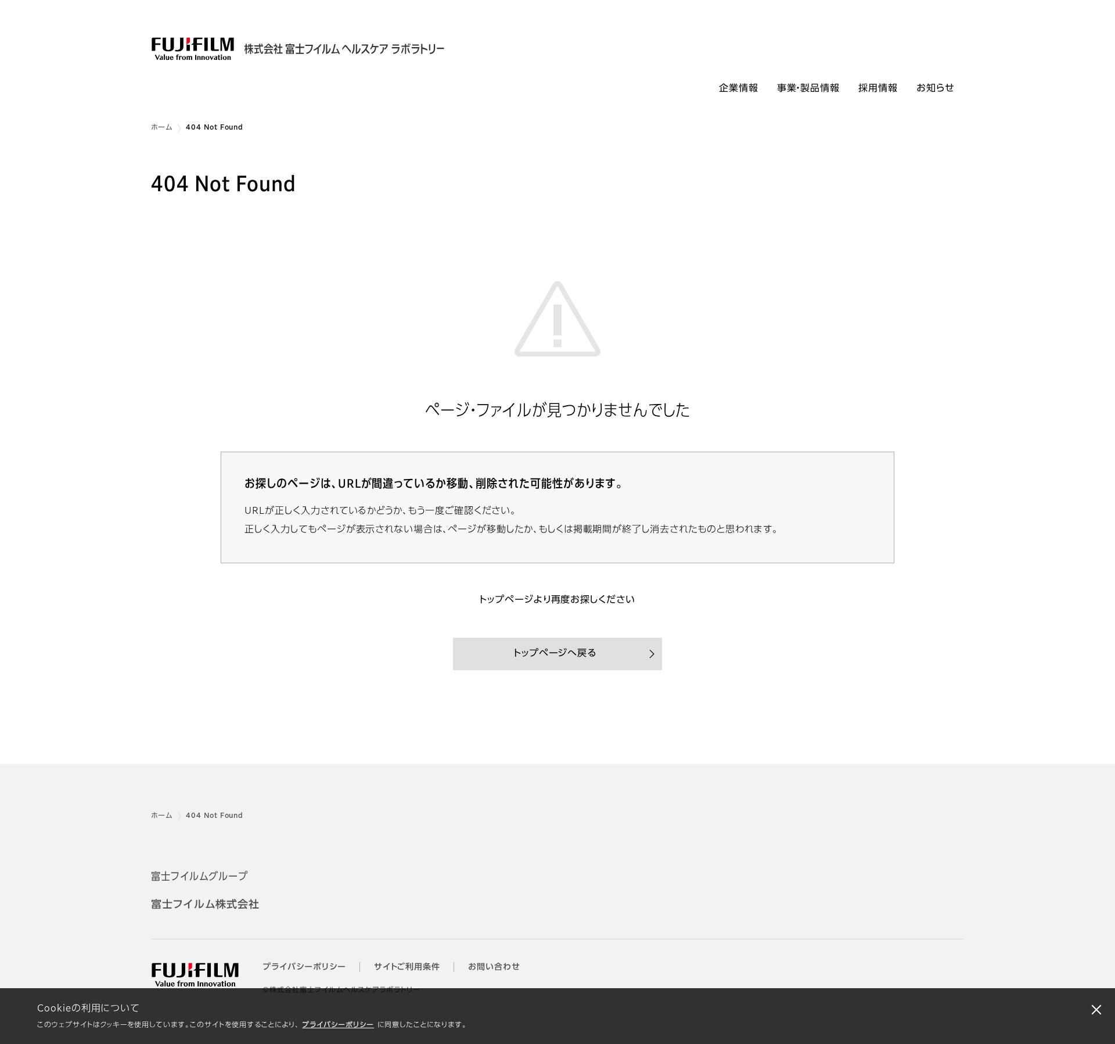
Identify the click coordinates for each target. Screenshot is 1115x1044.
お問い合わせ (494, 967)
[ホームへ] (318, 48)
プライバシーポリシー (338, 1025)
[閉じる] (1096, 1009)
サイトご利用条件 (407, 967)
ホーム (161, 127)
